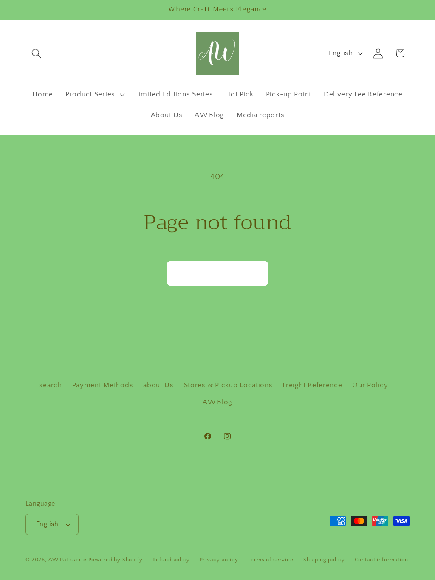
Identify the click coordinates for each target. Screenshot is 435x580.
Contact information (381, 560)
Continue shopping (217, 273)
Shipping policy (324, 560)
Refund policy (171, 560)
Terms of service (270, 560)
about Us (158, 385)
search (50, 385)
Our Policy (370, 385)
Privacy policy (219, 560)
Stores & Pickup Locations (228, 385)
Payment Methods (102, 385)
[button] (36, 53)
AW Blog (217, 402)
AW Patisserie (67, 560)
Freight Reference (312, 385)
